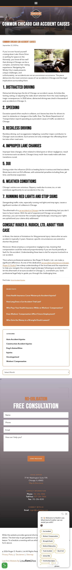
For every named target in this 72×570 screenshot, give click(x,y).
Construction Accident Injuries (19, 344)
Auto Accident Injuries (18, 280)
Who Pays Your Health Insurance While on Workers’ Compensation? (34, 308)
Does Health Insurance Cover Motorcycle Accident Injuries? (31, 295)
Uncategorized (12, 357)
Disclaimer (20, 554)
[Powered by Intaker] (57, 566)
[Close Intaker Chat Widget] (66, 513)
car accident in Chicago (28, 210)
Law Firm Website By (10, 561)
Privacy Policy (8, 554)
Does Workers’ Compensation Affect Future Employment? (30, 314)
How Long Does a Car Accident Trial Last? (23, 302)
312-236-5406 (39, 494)
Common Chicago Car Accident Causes (19, 41)
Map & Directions (36, 483)
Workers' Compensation (16, 361)
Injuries (9, 352)
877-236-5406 (40, 496)
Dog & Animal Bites (14, 348)
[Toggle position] (62, 513)
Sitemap (29, 554)
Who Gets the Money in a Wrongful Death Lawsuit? (27, 320)
